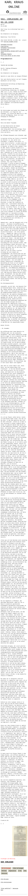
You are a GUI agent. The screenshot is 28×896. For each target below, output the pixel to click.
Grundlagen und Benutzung (8, 858)
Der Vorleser (7, 862)
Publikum (4, 870)
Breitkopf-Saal (5, 49)
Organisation (12, 870)
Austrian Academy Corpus (10, 41)
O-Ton (19, 870)
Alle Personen (5, 879)
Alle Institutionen (6, 882)
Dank (2, 890)
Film (25, 870)
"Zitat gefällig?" (6, 888)
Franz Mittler (5, 46)
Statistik (4, 873)
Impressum (15, 888)
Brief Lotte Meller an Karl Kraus (10, 55)
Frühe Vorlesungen (18, 868)
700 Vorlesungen (6, 868)
